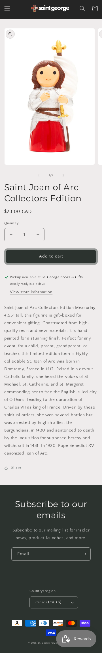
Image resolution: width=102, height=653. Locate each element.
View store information (31, 292)
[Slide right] (63, 175)
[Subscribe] (84, 554)
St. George (44, 643)
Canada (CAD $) (48, 602)
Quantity (11, 223)
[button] (7, 8)
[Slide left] (38, 175)
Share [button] (16, 467)
